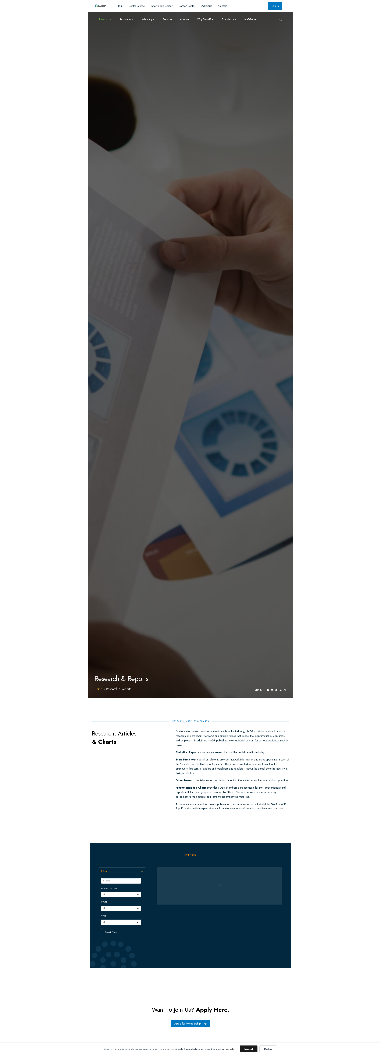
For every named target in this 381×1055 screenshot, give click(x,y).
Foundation (228, 19)
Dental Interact (136, 6)
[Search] (279, 19)
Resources (125, 19)
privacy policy (228, 1049)
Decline (268, 1049)
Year (103, 916)
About (183, 19)
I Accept (248, 1049)
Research (104, 19)
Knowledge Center (162, 6)
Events (166, 19)
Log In (275, 6)
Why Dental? (204, 19)
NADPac (249, 19)
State (104, 902)
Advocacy (147, 19)
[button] (142, 871)
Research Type (109, 888)
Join (120, 6)
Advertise (206, 6)
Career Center (187, 6)
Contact (222, 6)
